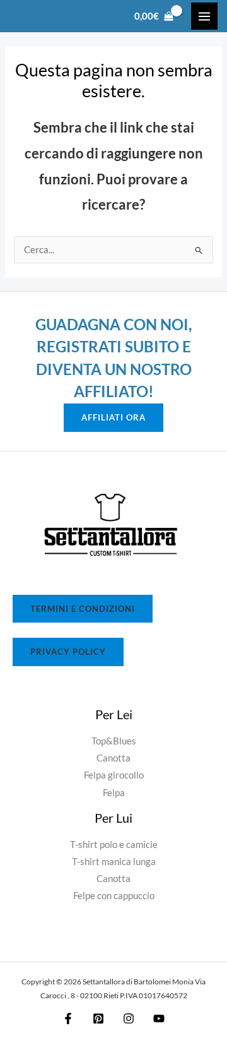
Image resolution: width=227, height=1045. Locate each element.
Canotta (113, 758)
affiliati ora (113, 417)
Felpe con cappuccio (113, 895)
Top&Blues (113, 741)
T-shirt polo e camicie (114, 844)
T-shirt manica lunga (114, 861)
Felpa (114, 792)
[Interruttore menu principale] (204, 16)
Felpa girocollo (114, 775)
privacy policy (68, 652)
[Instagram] (128, 1018)
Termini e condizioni (82, 609)
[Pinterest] (98, 1018)
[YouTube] (159, 1018)
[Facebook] (68, 1018)
